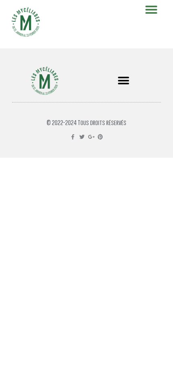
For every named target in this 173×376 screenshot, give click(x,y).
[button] (123, 81)
